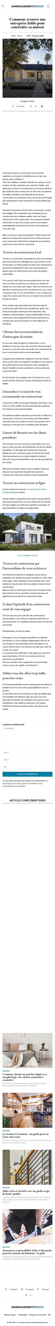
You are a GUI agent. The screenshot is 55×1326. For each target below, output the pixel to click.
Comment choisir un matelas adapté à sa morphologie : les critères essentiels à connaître (25, 1077)
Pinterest (45, 1289)
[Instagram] (22, 1289)
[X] (26, 1295)
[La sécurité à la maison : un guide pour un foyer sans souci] (27, 1110)
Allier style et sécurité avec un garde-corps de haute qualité (26, 1192)
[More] (42, 106)
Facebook (13, 1289)
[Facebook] (6, 1289)
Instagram (30, 1289)
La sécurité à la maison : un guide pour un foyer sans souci (26, 1135)
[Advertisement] (27, 143)
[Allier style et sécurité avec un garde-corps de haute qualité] (27, 1167)
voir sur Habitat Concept (27, 555)
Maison (6, 1071)
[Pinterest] (38, 1289)
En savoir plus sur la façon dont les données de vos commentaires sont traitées (25, 783)
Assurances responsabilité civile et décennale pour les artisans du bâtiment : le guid (27, 1252)
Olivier (20, 36)
